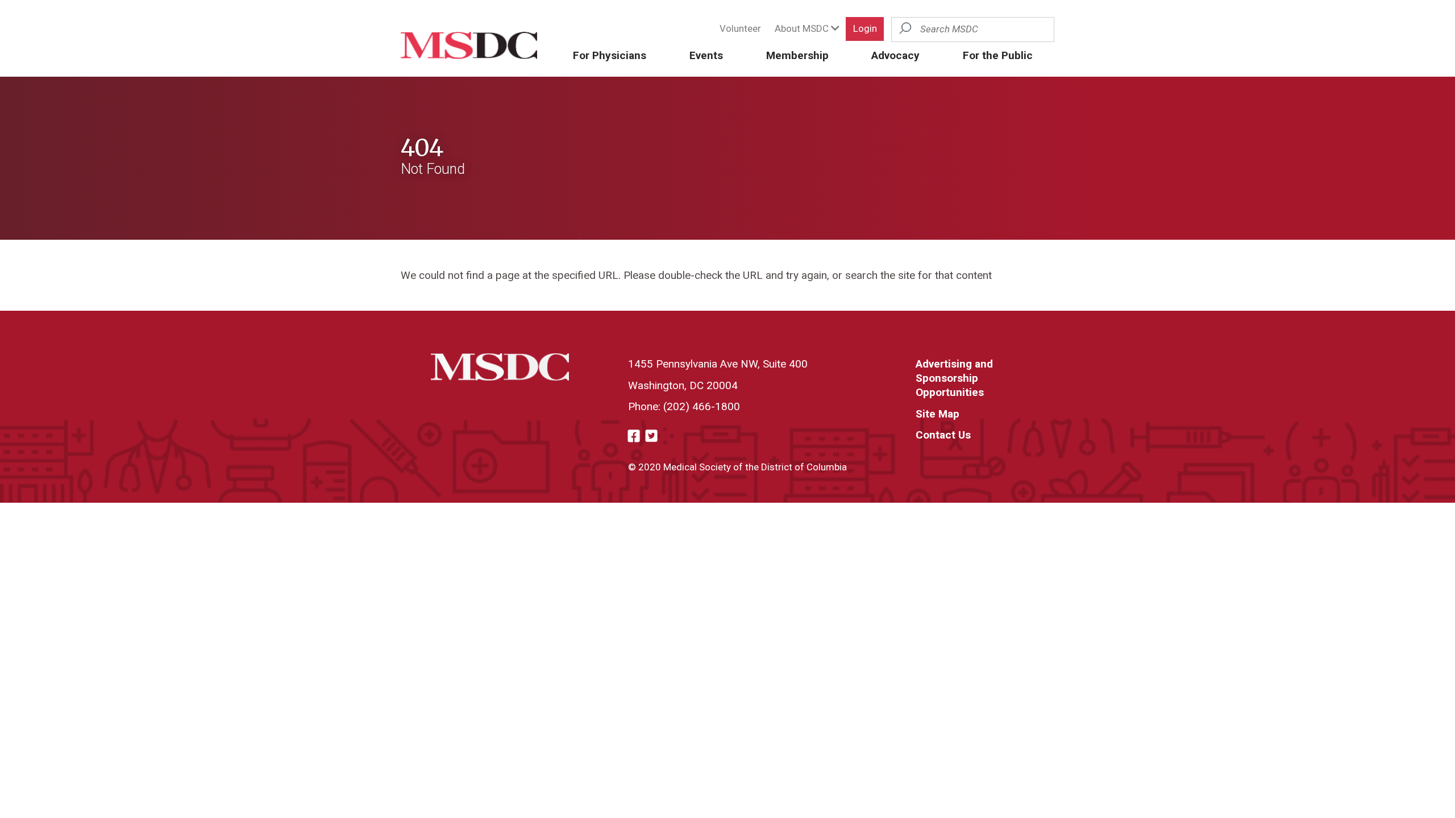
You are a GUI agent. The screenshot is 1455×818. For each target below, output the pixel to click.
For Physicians (609, 55)
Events (706, 55)
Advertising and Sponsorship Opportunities (954, 378)
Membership (797, 55)
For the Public (998, 55)
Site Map (937, 413)
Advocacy (895, 55)
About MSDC (803, 28)
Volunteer (740, 28)
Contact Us (943, 434)
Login (865, 28)
